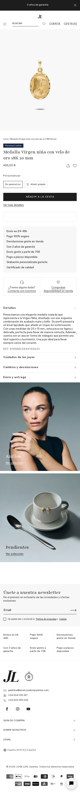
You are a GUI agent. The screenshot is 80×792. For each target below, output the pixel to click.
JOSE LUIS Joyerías (27, 767)
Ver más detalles (13, 205)
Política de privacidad (46, 619)
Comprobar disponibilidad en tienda (58, 289)
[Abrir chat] (71, 783)
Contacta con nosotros (22, 291)
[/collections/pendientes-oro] (40, 517)
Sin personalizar (13, 184)
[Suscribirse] (73, 610)
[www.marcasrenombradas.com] (29, 676)
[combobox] (14, 750)
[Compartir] (68, 166)
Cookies (62, 619)
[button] (5, 24)
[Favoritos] (44, 24)
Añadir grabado (38, 184)
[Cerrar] (75, 5)
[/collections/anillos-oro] (40, 426)
